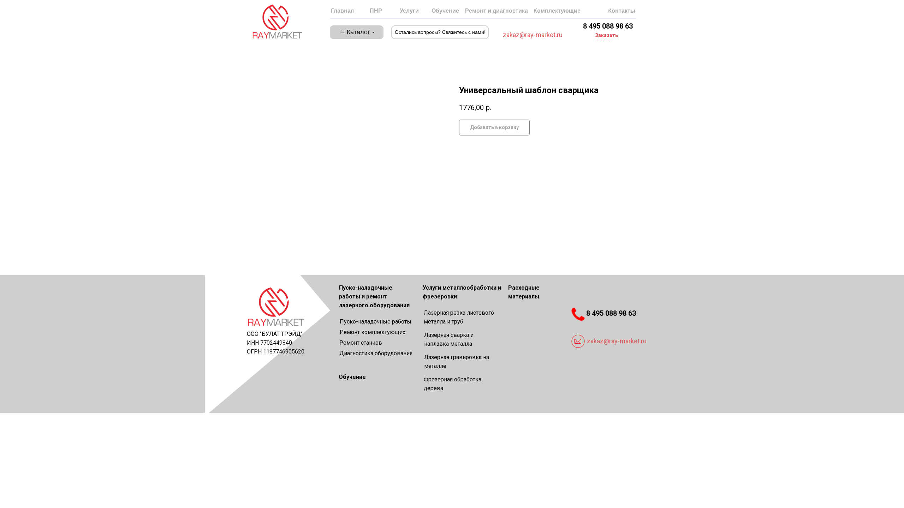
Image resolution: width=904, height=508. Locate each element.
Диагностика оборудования (375, 353)
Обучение (352, 377)
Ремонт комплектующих (372, 332)
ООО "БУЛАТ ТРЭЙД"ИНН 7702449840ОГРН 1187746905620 (275, 343)
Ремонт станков (360, 342)
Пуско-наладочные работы (375, 321)
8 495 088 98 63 (608, 26)
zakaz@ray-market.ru (533, 34)
